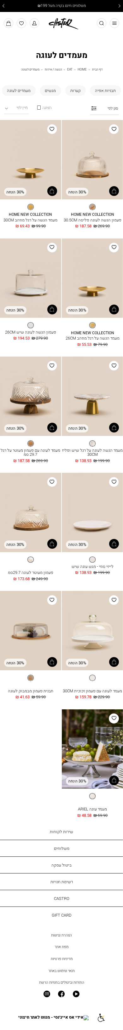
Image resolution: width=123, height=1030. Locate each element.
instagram (46, 994)
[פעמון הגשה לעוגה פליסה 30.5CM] (92, 160)
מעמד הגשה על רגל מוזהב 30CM (30, 220)
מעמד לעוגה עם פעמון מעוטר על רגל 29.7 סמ (30, 452)
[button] (34, 23)
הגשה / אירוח (53, 69)
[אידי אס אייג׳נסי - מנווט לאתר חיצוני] (53, 1018)
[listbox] (92, 207)
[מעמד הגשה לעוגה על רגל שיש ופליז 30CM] (92, 397)
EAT (70, 69)
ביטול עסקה (61, 865)
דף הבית (97, 69)
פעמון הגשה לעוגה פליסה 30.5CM (92, 220)
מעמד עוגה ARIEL (92, 809)
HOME (82, 69)
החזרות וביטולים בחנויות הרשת (61, 982)
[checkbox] (105, 90)
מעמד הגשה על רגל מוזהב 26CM (93, 338)
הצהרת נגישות (61, 935)
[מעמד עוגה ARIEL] (92, 749)
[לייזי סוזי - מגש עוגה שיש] (92, 513)
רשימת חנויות (61, 881)
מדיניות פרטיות (62, 958)
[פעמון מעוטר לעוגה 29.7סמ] (30, 513)
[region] (44, 108)
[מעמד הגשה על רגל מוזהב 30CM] (30, 160)
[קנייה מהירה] (114, 191)
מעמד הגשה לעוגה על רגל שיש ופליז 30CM (92, 452)
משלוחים (61, 848)
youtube (76, 994)
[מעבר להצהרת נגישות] (101, 1018)
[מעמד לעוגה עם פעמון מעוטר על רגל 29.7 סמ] (30, 397)
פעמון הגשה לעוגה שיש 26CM (30, 332)
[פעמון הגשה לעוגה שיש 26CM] (30, 278)
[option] (92, 207)
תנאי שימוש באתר (61, 970)
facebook (61, 994)
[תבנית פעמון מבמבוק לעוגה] (30, 631)
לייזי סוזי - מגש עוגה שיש (93, 566)
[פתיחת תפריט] (115, 23)
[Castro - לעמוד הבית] (61, 23)
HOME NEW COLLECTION (92, 215)
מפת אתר (61, 946)
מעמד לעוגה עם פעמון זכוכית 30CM (92, 691)
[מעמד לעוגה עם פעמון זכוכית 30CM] (92, 631)
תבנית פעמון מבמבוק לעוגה (30, 691)
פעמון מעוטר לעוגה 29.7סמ (30, 572)
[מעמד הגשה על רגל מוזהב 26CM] (92, 278)
